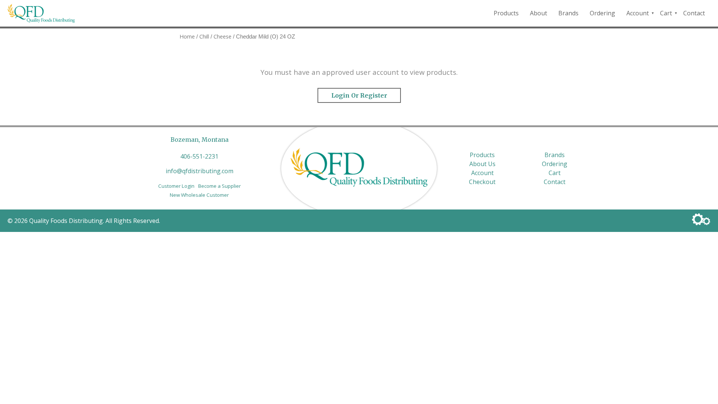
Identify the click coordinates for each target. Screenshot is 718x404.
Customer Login (176, 186)
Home (187, 36)
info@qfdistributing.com (199, 171)
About (538, 13)
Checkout (482, 182)
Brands (568, 13)
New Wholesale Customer (199, 195)
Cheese (222, 36)
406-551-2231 (199, 156)
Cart (666, 13)
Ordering (602, 13)
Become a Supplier (219, 186)
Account (637, 13)
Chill (204, 36)
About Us (482, 164)
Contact (694, 13)
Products (506, 13)
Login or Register (359, 95)
